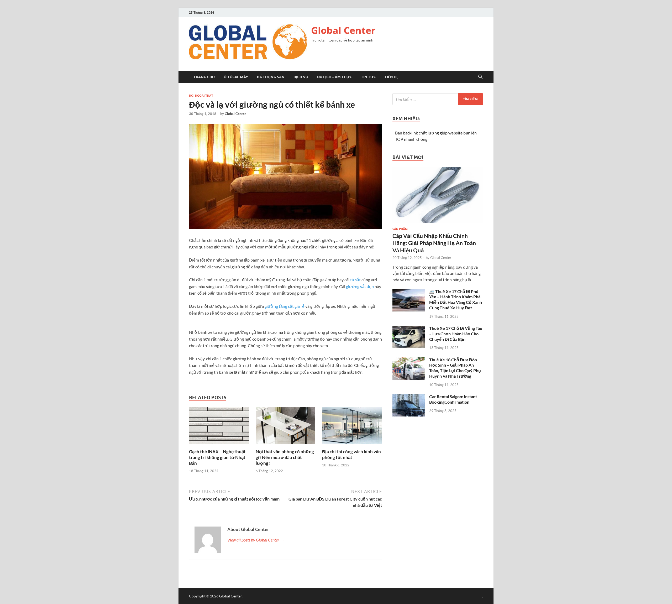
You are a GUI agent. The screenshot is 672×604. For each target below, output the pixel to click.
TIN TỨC (368, 77)
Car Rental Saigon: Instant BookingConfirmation (453, 399)
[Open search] (480, 77)
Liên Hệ (392, 77)
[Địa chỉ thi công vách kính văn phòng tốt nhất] (352, 427)
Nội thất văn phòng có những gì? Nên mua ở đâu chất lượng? (285, 457)
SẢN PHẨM (400, 229)
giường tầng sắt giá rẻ (284, 306)
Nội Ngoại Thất (201, 95)
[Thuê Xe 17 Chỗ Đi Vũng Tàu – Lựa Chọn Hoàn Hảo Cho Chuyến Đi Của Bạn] (408, 328)
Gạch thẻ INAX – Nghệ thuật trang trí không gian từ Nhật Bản (217, 457)
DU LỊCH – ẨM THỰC (334, 77)
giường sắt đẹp (360, 286)
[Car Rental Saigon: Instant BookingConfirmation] (408, 396)
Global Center (343, 30)
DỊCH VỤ (300, 77)
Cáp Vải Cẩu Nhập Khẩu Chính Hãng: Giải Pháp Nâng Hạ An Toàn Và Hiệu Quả (434, 242)
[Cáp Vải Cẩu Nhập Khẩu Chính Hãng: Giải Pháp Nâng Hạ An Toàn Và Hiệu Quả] (437, 170)
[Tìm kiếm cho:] (437, 99)
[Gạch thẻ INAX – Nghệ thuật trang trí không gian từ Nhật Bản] (219, 427)
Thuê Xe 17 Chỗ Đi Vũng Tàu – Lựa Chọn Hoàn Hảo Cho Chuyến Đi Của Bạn (455, 334)
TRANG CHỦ (204, 77)
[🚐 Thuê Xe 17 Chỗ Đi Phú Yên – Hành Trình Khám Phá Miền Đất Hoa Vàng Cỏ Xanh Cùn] (408, 291)
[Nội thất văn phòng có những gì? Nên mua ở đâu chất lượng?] (286, 427)
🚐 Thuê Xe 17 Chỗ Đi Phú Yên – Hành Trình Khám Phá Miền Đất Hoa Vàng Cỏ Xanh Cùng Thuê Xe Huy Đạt (455, 299)
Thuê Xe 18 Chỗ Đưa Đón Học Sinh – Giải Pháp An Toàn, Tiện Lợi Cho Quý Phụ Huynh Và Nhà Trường (455, 367)
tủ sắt (355, 279)
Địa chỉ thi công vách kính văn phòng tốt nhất (351, 454)
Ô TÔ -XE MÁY (236, 77)
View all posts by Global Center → (255, 539)
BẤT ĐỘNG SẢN (271, 77)
